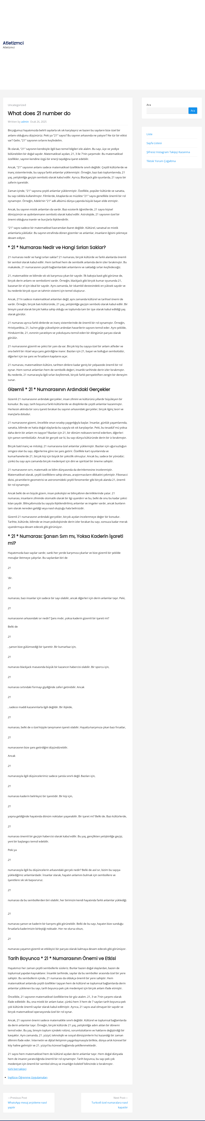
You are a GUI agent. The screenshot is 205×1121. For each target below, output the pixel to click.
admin (25, 121)
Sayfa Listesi (154, 143)
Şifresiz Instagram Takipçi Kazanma (168, 152)
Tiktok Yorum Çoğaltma (161, 161)
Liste (149, 134)
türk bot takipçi (17, 1069)
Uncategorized (17, 105)
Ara (149, 105)
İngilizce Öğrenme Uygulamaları (27, 1077)
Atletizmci (13, 43)
